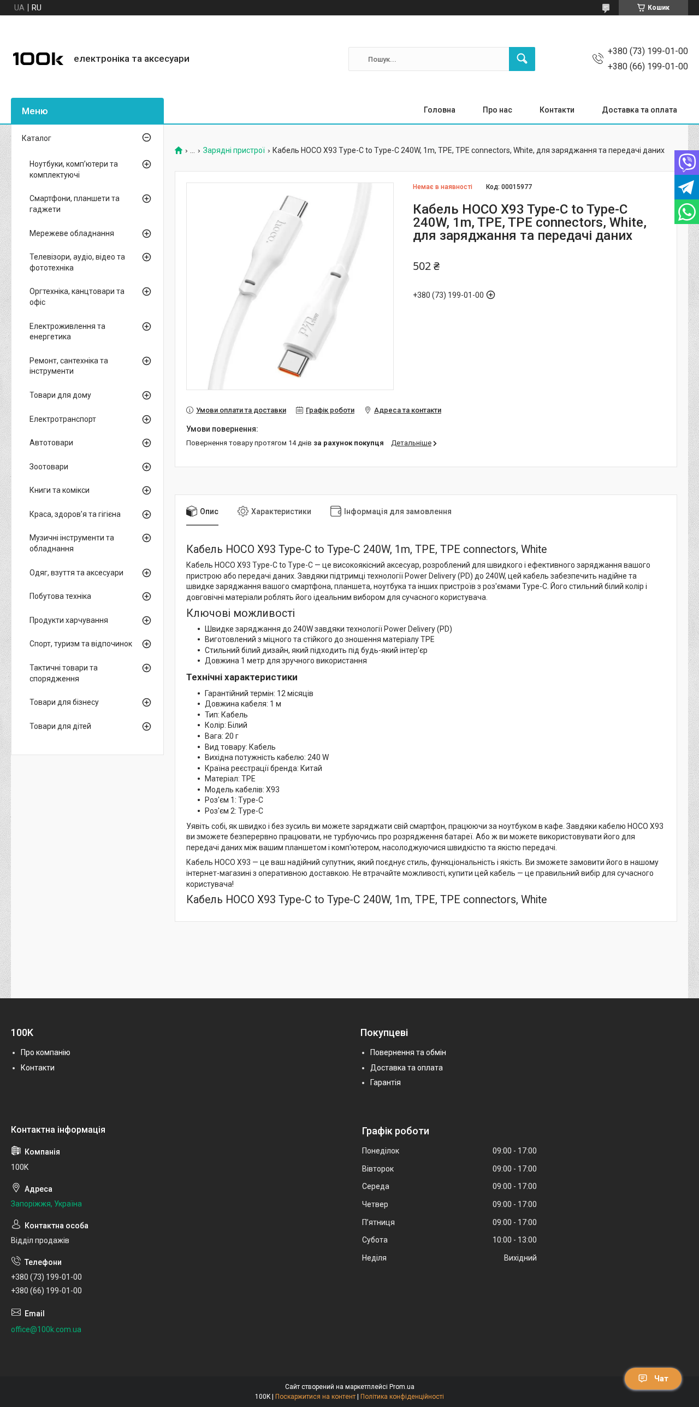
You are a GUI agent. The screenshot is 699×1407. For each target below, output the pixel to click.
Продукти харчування (68, 620)
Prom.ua (401, 1387)
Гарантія (385, 1082)
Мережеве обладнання (71, 233)
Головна (439, 109)
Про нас (497, 109)
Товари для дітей (60, 726)
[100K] (38, 59)
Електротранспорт (62, 419)
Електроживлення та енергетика (67, 332)
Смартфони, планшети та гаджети (74, 204)
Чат (661, 1378)
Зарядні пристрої (234, 150)
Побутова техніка (60, 596)
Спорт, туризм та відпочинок (80, 643)
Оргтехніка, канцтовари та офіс (77, 297)
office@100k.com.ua (46, 1329)
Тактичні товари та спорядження (63, 673)
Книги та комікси (59, 490)
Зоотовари (48, 466)
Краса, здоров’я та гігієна (75, 514)
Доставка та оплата (639, 109)
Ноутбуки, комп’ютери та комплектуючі (73, 169)
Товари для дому (60, 395)
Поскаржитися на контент (315, 1396)
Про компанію (45, 1052)
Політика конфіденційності (402, 1396)
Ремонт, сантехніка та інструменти (68, 366)
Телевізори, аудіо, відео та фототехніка (77, 262)
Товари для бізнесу (64, 702)
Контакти (557, 109)
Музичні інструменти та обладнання (71, 543)
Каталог (36, 138)
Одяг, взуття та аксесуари (76, 572)
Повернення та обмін (408, 1052)
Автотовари (51, 442)
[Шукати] (522, 59)
